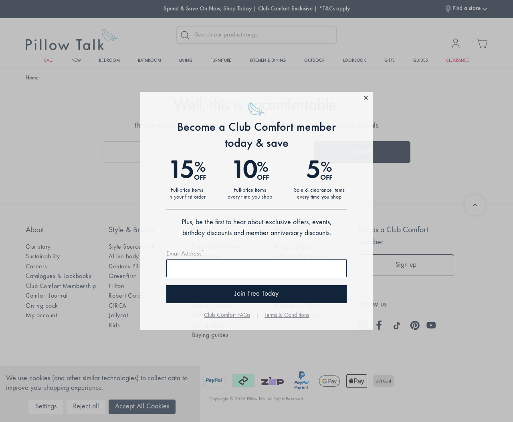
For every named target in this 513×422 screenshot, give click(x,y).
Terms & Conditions (287, 315)
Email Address (185, 254)
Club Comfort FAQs (227, 315)
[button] (256, 99)
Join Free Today (256, 294)
